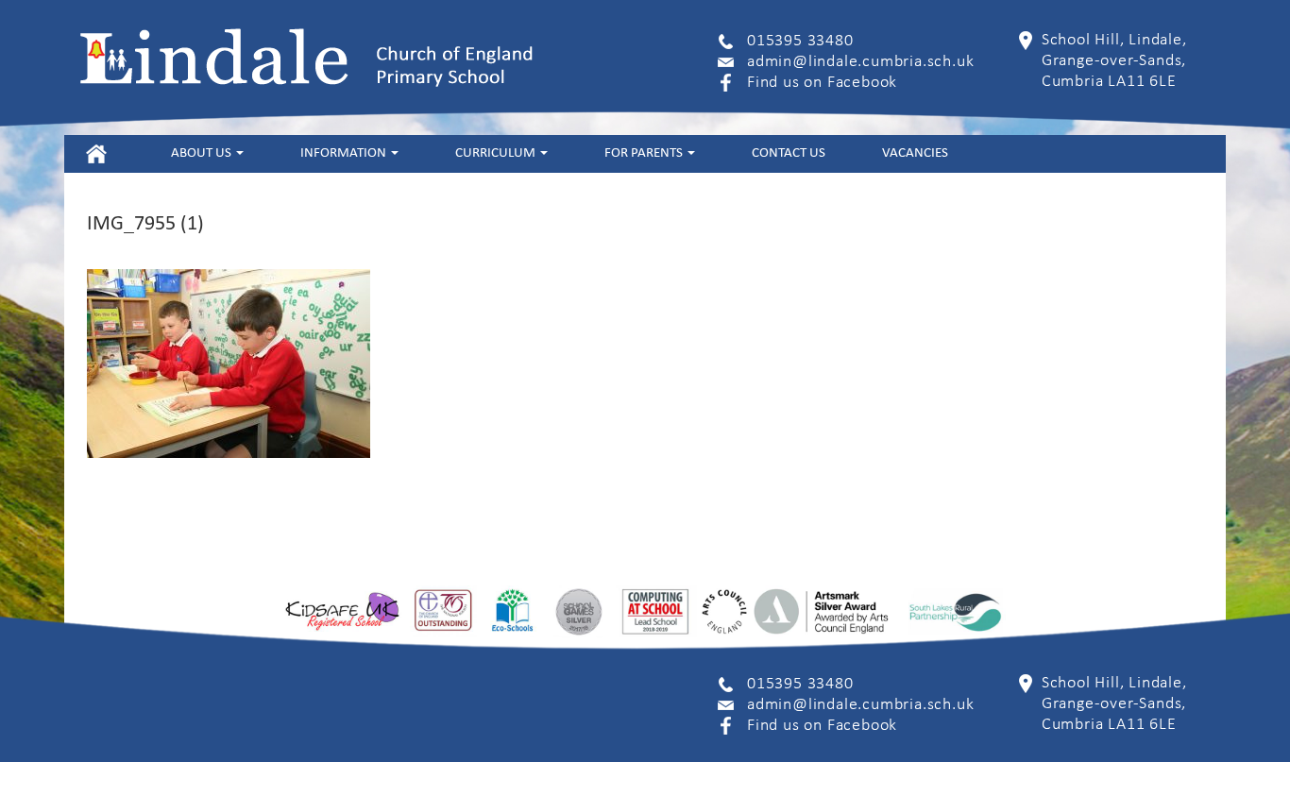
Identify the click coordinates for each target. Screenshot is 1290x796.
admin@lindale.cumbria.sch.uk (860, 62)
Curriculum (496, 153)
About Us (202, 153)
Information (344, 153)
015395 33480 (800, 41)
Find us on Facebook (822, 83)
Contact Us (788, 153)
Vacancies (915, 153)
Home (95, 153)
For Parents (645, 153)
